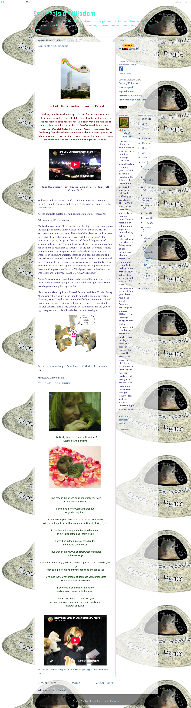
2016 (144, 138)
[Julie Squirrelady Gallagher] (121, 70)
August (148, 206)
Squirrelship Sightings (53, 45)
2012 (144, 158)
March (147, 228)
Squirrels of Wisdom (64, 13)
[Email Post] (40, 370)
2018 (144, 129)
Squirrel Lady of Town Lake (127, 133)
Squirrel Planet (126, 92)
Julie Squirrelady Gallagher (127, 64)
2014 (144, 148)
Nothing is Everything (130, 96)
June (147, 218)
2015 (144, 143)
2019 (144, 124)
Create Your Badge (125, 73)
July (146, 213)
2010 (145, 284)
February (147, 238)
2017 (144, 134)
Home (76, 683)
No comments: (100, 366)
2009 (145, 289)
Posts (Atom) (59, 690)
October (148, 188)
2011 (144, 163)
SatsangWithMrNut (129, 83)
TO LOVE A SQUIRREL (54, 383)
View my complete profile (123, 420)
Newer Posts (47, 683)
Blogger (114, 701)
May (147, 223)
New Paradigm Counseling (132, 100)
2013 (144, 153)
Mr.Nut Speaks (126, 88)
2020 (145, 119)
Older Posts (104, 683)
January (148, 246)
